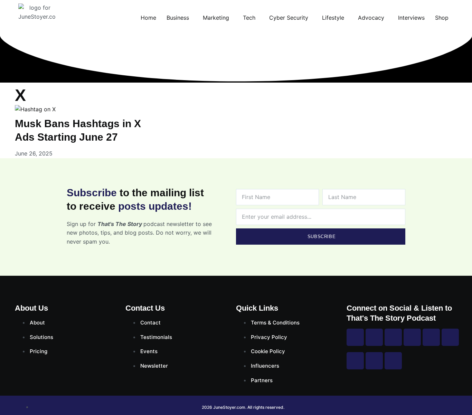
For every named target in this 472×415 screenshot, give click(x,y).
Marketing (216, 17)
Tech (249, 17)
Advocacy (371, 17)
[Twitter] (393, 337)
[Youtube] (412, 337)
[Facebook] (355, 337)
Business (178, 17)
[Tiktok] (450, 337)
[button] (179, 18)
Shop (442, 17)
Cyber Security (288, 17)
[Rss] (355, 360)
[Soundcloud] (393, 360)
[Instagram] (374, 337)
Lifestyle (333, 17)
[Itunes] (374, 360)
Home (148, 17)
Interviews (411, 17)
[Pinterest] (431, 337)
